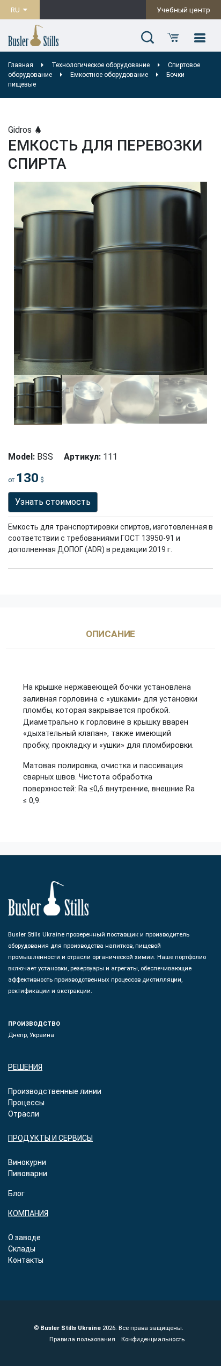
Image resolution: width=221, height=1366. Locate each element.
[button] (147, 38)
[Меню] (199, 38)
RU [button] (16, 9)
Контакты (25, 1260)
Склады (21, 1249)
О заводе (24, 1237)
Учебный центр (183, 9)
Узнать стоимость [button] (53, 502)
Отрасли (23, 1114)
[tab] (111, 639)
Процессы (26, 1102)
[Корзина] (173, 38)
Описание (111, 634)
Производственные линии (54, 1091)
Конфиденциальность (153, 1339)
